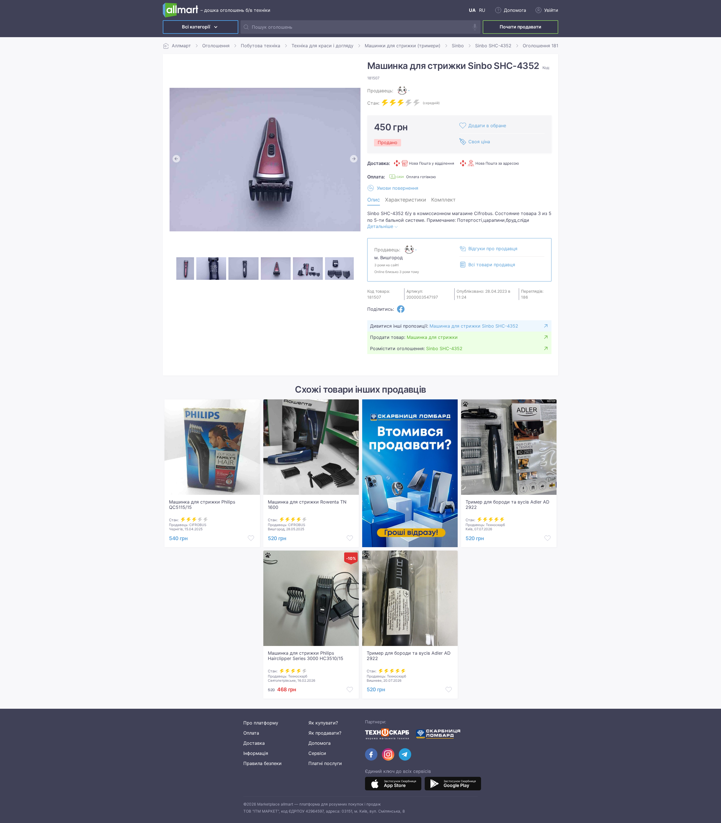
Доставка (254, 743)
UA (472, 10)
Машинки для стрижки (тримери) (402, 45)
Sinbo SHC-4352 (493, 45)
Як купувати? (323, 723)
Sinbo (458, 45)
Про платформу (260, 723)
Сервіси (317, 753)
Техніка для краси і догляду (322, 45)
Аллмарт (181, 45)
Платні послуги (325, 763)
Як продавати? (324, 733)
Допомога (319, 743)
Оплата (251, 733)
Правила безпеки (262, 763)
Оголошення (216, 45)
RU (482, 10)
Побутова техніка (260, 45)
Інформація (255, 753)
